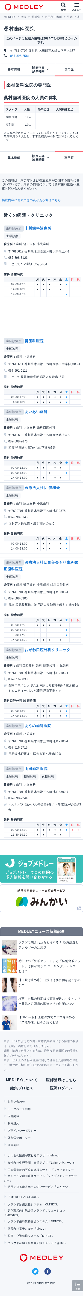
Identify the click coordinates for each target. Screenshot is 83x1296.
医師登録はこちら (61, 1080)
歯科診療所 (13, 228)
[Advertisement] (42, 317)
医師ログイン (61, 1088)
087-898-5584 (20, 56)
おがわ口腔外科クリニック (47, 650)
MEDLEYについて (22, 1080)
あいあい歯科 (36, 412)
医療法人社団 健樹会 (42, 488)
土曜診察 (12, 236)
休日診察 (48, 776)
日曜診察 (30, 776)
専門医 (69, 69)
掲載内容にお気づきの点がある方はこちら (31, 200)
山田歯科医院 (36, 769)
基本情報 (14, 69)
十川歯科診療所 (38, 228)
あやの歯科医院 (38, 726)
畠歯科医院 (34, 341)
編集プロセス (21, 1088)
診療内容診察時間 (38, 69)
